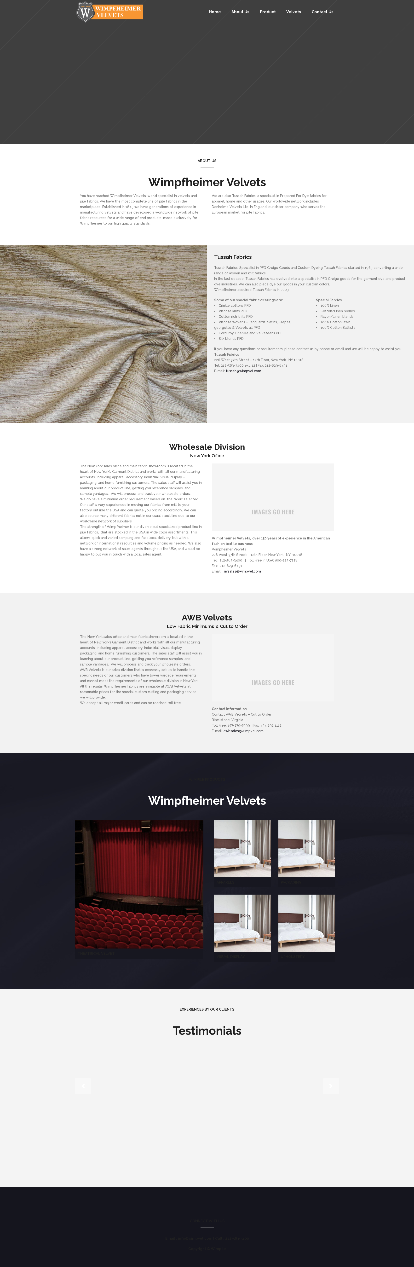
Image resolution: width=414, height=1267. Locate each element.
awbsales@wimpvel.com (244, 731)
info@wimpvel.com (195, 1238)
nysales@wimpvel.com (242, 571)
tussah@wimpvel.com (243, 371)
